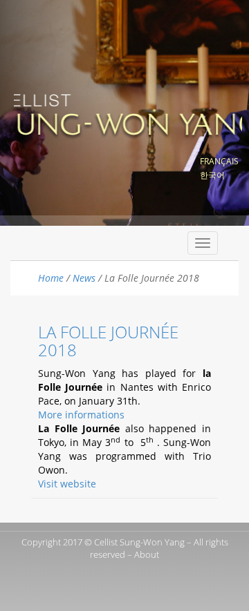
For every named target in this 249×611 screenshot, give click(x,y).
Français (219, 161)
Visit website (67, 483)
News (84, 277)
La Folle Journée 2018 (108, 340)
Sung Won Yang (128, 113)
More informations (81, 414)
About (146, 554)
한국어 (212, 175)
